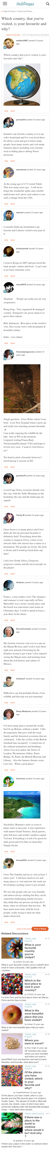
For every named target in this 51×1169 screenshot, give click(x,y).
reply (6, 111)
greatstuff (21, 476)
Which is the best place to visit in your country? (33, 985)
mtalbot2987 (22, 41)
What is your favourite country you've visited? (33, 951)
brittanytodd (22, 249)
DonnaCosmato (23, 629)
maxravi (20, 212)
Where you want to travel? (34, 1042)
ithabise (20, 582)
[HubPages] (25, 4)
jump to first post (24, 929)
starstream (21, 170)
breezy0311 (21, 860)
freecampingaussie (25, 352)
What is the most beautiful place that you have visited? (34, 1015)
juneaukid (21, 120)
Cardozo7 (20, 679)
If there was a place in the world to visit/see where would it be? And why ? (34, 1127)
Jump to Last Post (13, 35)
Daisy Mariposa (23, 711)
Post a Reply (40, 929)
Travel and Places (34, 1114)
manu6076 (21, 285)
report (12, 111)
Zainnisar (20, 779)
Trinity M (20, 515)
